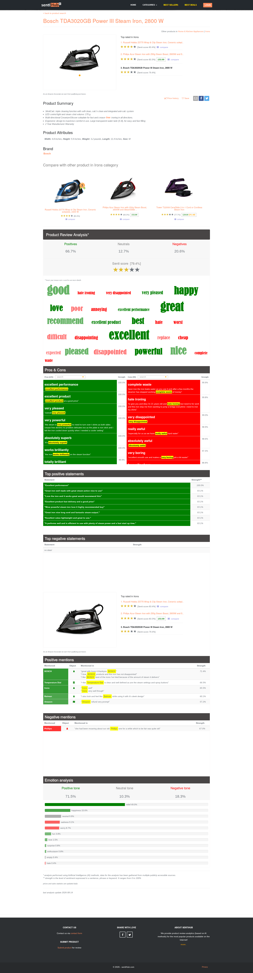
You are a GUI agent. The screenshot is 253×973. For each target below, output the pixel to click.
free (108, 117)
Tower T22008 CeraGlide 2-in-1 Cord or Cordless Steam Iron (179, 208)
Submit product (65, 947)
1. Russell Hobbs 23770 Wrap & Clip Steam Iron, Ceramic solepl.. (152, 42)
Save (187, 98)
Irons (207, 31)
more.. (184, 944)
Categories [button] (149, 5)
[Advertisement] (126, 572)
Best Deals (191, 5)
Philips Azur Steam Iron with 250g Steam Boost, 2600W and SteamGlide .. (125, 208)
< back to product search (54, 13)
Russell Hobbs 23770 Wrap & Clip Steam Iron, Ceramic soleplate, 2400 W (70, 210)
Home (133, 5)
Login (208, 5)
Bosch (47, 153)
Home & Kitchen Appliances (191, 31)
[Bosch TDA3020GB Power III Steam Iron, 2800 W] (80, 619)
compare (163, 47)
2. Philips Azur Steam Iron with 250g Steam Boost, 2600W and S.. (152, 54)
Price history (173, 98)
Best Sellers (171, 5)
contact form (76, 933)
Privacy (205, 967)
